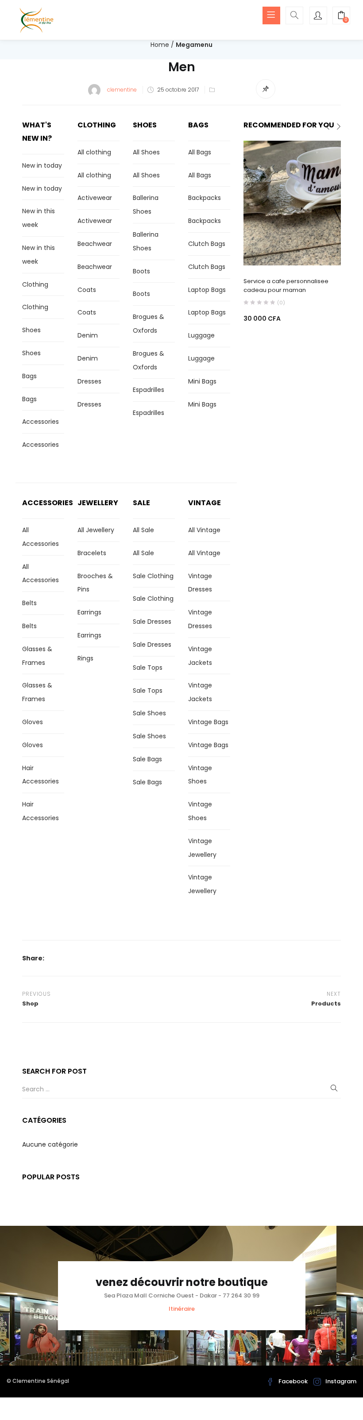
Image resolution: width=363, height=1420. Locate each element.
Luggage (201, 335)
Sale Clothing (153, 576)
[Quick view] (274, 253)
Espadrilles (148, 389)
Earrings (89, 612)
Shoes (31, 330)
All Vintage (204, 530)
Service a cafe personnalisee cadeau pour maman (285, 285)
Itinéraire (182, 1309)
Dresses (89, 381)
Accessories (40, 421)
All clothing (94, 152)
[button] (341, 16)
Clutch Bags (206, 243)
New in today (42, 165)
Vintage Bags (208, 722)
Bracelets (91, 553)
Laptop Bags (207, 289)
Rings (85, 658)
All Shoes (146, 152)
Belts (29, 603)
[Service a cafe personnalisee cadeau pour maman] (292, 202)
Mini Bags (202, 381)
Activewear (94, 197)
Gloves (32, 722)
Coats (86, 289)
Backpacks (204, 197)
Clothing (35, 284)
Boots (141, 271)
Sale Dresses (152, 621)
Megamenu (194, 44)
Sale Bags (147, 759)
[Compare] (292, 253)
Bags (29, 376)
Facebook (293, 1381)
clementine (122, 89)
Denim (87, 335)
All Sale (143, 530)
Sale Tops (147, 667)
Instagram (340, 1381)
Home (160, 44)
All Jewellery (95, 530)
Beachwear (94, 243)
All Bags (199, 152)
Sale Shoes (149, 713)
